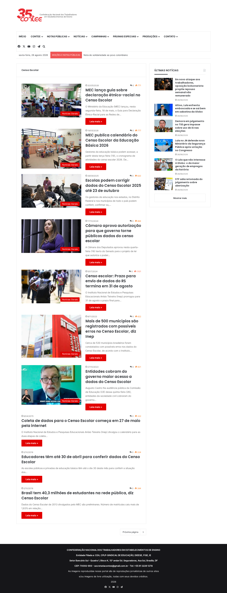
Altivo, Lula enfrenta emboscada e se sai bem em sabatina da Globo (190, 108)
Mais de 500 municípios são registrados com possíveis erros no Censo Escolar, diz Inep (111, 329)
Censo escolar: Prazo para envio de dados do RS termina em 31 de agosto (110, 281)
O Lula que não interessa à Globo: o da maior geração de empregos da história (190, 164)
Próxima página (130, 532)
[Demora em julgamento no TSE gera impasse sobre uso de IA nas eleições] (163, 126)
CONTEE (36, 36)
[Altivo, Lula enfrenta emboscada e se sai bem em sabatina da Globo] (163, 110)
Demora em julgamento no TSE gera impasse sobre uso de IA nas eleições (189, 126)
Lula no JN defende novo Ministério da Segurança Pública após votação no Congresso (190, 145)
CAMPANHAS (99, 36)
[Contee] (47, 16)
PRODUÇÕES (150, 36)
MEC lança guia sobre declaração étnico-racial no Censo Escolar (112, 95)
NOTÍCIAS (79, 36)
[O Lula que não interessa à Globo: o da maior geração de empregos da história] (163, 164)
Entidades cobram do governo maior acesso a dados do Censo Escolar (108, 376)
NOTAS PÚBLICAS (57, 36)
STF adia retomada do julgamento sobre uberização (189, 182)
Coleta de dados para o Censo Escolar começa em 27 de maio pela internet (80, 423)
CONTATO (169, 36)
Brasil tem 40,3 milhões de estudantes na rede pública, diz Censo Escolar (77, 496)
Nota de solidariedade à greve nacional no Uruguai (110, 55)
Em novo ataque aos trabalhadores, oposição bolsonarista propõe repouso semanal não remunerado (189, 87)
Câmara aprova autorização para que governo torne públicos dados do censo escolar (113, 233)
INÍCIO (22, 36)
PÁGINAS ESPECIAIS (124, 36)
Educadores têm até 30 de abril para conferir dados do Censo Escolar (80, 459)
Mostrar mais (180, 198)
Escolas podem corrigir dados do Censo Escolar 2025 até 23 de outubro (113, 185)
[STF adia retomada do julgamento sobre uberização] (163, 184)
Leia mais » (96, 121)
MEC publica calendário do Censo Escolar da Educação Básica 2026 (112, 140)
